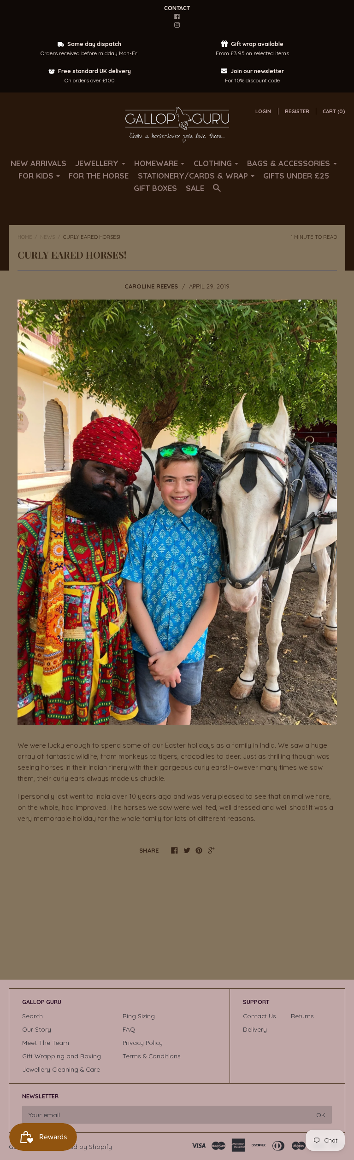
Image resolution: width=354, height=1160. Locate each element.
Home (25, 237)
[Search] (217, 192)
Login (263, 111)
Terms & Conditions (152, 1056)
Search (32, 1016)
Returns (302, 1016)
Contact (177, 8)
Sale (195, 188)
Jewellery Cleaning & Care (61, 1069)
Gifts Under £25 (296, 175)
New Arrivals (38, 163)
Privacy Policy (143, 1042)
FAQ (129, 1029)
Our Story (36, 1029)
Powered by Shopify (82, 1146)
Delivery (255, 1029)
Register (297, 111)
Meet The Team (45, 1042)
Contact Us (259, 1016)
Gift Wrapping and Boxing (61, 1056)
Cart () (334, 111)
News (47, 237)
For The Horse (99, 175)
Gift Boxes (155, 188)
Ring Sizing (139, 1016)
